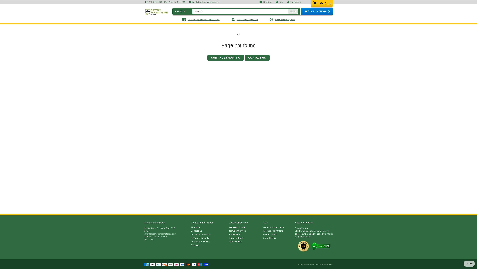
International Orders (273, 231)
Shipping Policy (236, 238)
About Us (195, 227)
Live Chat (149, 239)
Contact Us (257, 57)
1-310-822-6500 (160, 236)
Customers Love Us (201, 234)
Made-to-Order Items (273, 227)
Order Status (269, 238)
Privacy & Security (200, 238)
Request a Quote (237, 227)
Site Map (195, 245)
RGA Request (235, 241)
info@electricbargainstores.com (160, 234)
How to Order (270, 234)
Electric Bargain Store (311, 264)
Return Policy (235, 234)
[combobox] (245, 11)
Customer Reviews (200, 241)
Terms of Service (237, 231)
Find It (292, 11)
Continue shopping (225, 57)
